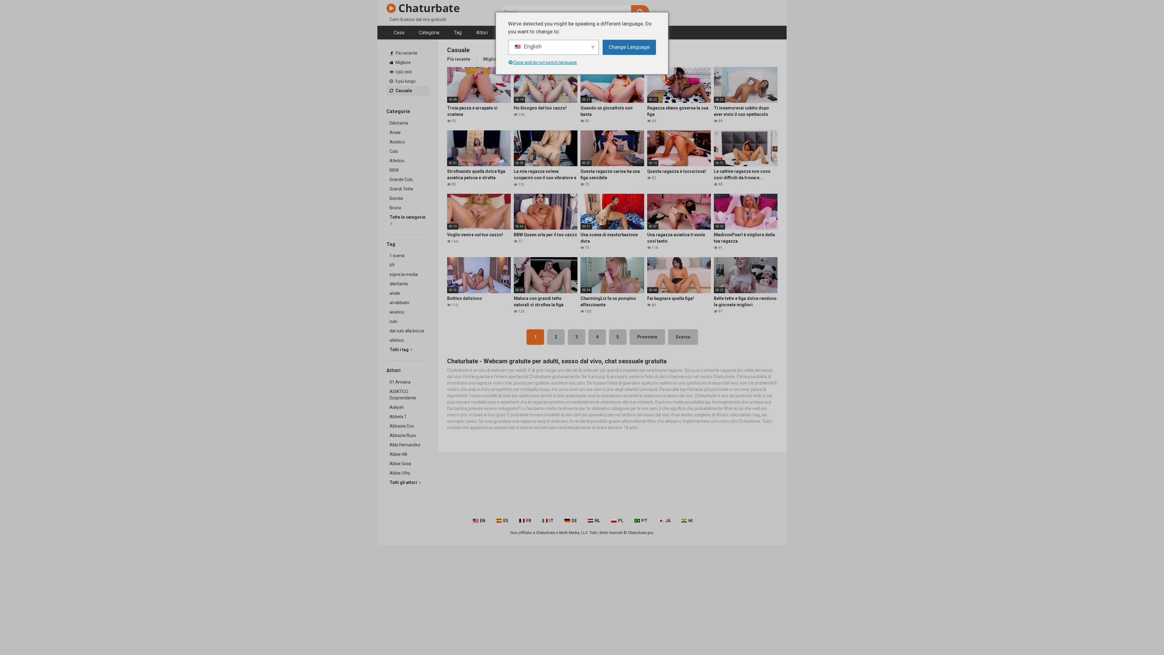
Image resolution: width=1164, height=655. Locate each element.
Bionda (396, 198)
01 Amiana (400, 382)
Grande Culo (401, 179)
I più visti (403, 71)
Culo (394, 151)
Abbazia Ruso (403, 435)
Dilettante (399, 123)
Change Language (629, 47)
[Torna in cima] (1144, 636)
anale (395, 293)
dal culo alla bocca (407, 330)
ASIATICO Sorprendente (403, 394)
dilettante (399, 283)
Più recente (406, 53)
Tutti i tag (400, 349)
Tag (458, 32)
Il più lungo (405, 81)
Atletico (397, 160)
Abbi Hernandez (405, 444)
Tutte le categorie (407, 217)
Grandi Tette (401, 188)
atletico (397, 340)
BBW (394, 170)
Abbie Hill (398, 454)
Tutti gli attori (404, 482)
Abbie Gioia (400, 463)
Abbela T (398, 416)
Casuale (403, 90)
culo (393, 321)
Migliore (403, 62)
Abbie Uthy (400, 473)
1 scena (397, 255)
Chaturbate (428, 8)
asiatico (397, 312)
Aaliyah (397, 407)
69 (392, 265)
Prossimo (647, 336)
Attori (482, 32)
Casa (399, 32)
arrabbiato (400, 302)
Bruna (395, 207)
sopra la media (404, 274)
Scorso (683, 336)
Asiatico (397, 141)
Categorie (429, 32)
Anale (395, 132)
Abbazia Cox (402, 426)
